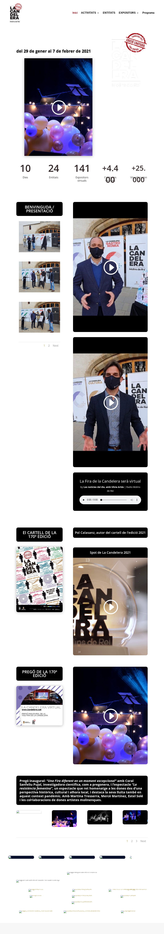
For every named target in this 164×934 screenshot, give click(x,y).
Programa (148, 12)
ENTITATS (109, 12)
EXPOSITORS (127, 12)
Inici (75, 12)
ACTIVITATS (88, 12)
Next (55, 345)
